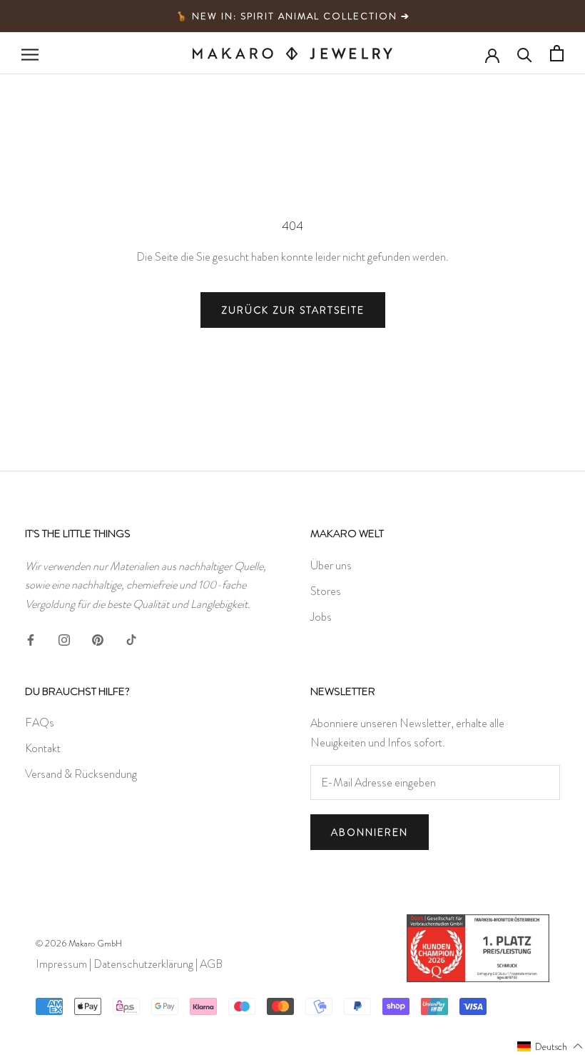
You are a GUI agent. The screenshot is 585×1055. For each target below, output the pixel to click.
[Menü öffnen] (30, 53)
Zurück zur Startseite (293, 310)
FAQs (39, 722)
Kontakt (43, 748)
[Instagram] (64, 637)
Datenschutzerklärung (143, 964)
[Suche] (524, 53)
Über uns (331, 565)
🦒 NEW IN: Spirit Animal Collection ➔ (293, 16)
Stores (325, 591)
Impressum (61, 964)
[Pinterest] (97, 637)
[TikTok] (131, 637)
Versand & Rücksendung (81, 774)
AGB (211, 964)
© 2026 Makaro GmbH (79, 943)
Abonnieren (369, 832)
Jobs (321, 617)
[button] (550, 1045)
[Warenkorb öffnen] (557, 53)
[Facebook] (30, 637)
